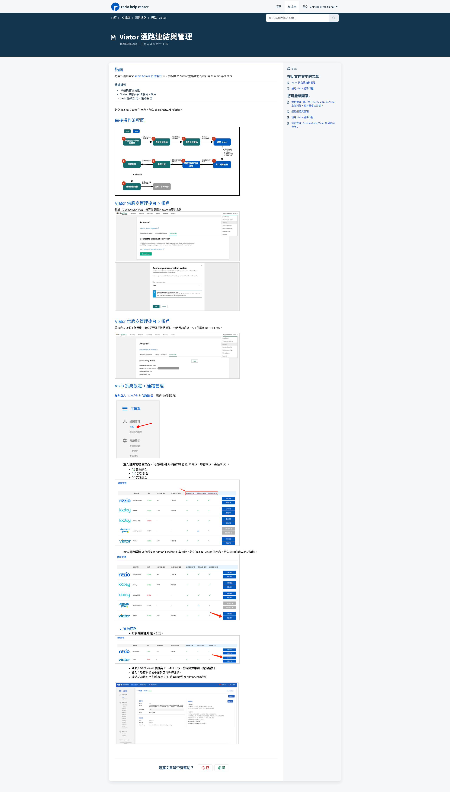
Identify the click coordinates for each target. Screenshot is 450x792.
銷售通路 (140, 17)
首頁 (278, 6)
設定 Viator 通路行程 (302, 88)
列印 (294, 69)
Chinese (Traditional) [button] (322, 6)
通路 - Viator (158, 17)
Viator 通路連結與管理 (303, 82)
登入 (305, 6)
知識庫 (292, 6)
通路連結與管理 (300, 111)
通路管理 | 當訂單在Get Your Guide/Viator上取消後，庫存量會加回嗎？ (313, 103)
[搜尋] (334, 18)
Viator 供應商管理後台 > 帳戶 (138, 94)
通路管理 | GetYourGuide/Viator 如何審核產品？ (313, 124)
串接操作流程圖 (130, 90)
